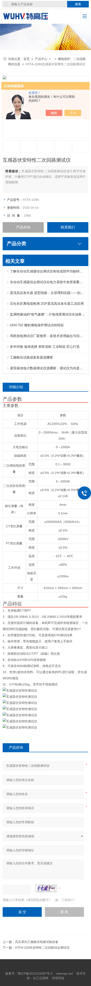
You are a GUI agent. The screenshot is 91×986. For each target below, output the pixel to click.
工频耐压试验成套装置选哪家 (31, 357)
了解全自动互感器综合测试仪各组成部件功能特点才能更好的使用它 (47, 271)
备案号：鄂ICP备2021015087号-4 (29, 973)
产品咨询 (23, 227)
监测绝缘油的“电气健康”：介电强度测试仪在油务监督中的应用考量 (47, 314)
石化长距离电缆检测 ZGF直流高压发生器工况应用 (47, 303)
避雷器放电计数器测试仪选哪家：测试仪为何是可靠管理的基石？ (47, 368)
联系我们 (68, 227)
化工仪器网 (40, 978)
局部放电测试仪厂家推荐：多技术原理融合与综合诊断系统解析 (47, 336)
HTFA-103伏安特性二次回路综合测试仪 (42, 947)
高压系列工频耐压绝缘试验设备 (36, 942)
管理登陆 (58, 978)
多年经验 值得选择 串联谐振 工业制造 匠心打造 (45, 346)
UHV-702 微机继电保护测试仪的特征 (37, 325)
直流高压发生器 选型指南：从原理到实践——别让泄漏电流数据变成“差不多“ (47, 293)
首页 (26, 59)
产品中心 (41, 59)
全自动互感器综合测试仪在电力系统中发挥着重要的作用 (47, 282)
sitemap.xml (64, 973)
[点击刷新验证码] (46, 888)
